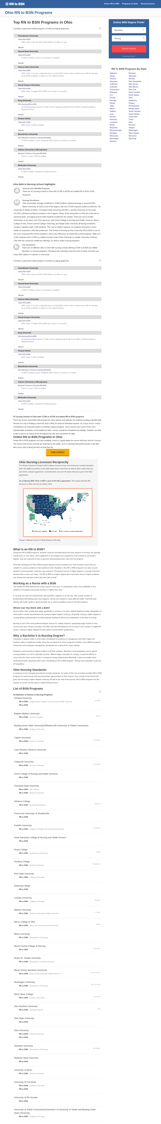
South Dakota (134, 114)
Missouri (113, 141)
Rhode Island (134, 109)
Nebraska (132, 76)
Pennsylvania (134, 106)
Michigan (113, 133)
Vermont (132, 125)
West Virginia (134, 133)
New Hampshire (135, 81)
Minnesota (114, 136)
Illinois (112, 109)
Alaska (112, 76)
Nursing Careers (148, 4)
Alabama (113, 73)
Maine (112, 125)
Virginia (132, 128)
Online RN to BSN (111, 4)
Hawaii (112, 103)
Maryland (113, 128)
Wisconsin (133, 136)
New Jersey (133, 84)
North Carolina (134, 92)
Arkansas (113, 81)
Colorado (113, 87)
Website (21, 47)
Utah (130, 122)
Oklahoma (133, 100)
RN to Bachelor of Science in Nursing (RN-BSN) (34, 138)
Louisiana (113, 122)
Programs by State (130, 4)
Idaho (112, 106)
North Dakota (134, 95)
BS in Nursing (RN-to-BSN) (27, 104)
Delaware (113, 92)
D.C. (111, 95)
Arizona (113, 79)
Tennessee (133, 117)
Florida (112, 98)
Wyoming (132, 138)
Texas (131, 119)
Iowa (112, 114)
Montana (132, 73)
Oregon (132, 103)
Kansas (113, 117)
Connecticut (114, 90)
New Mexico (133, 87)
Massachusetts (116, 130)
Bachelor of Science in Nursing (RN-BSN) (32, 153)
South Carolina (134, 111)
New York (132, 90)
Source (22, 540)
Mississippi (114, 138)
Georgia (113, 100)
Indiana (113, 111)
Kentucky (113, 119)
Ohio (130, 98)
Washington (133, 130)
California (113, 84)
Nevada (132, 79)
